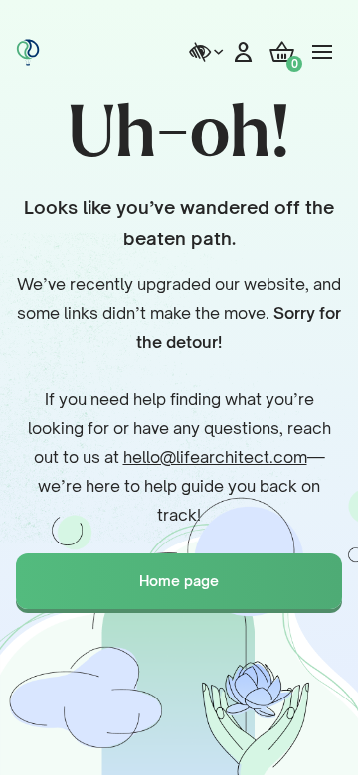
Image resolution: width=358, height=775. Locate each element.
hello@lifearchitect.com (215, 457)
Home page (179, 580)
